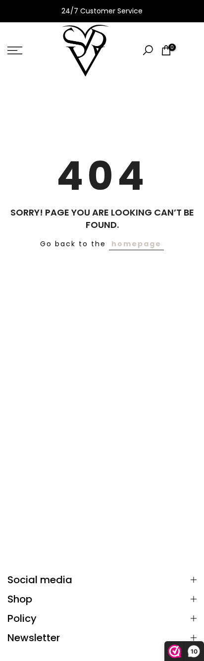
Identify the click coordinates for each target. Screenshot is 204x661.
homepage (136, 244)
